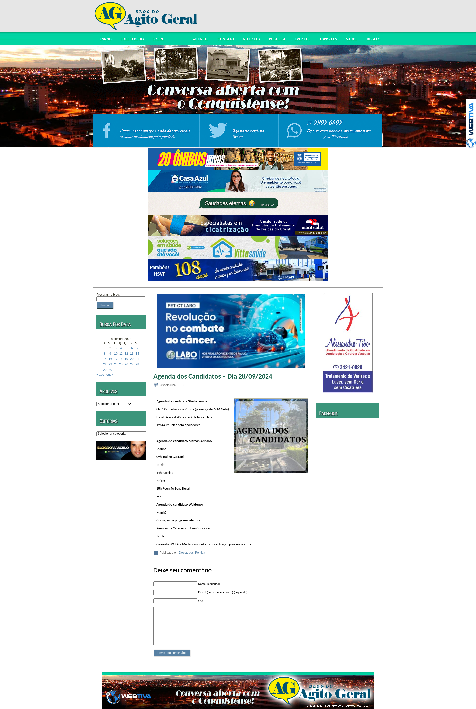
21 (137, 359)
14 (137, 353)
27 (132, 364)
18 (121, 359)
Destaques (186, 552)
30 (110, 370)
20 (132, 359)
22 (105, 364)
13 (132, 353)
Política (200, 552)
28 (137, 364)
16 (110, 359)
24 (116, 364)
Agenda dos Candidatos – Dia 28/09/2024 (212, 376)
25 (121, 364)
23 (110, 364)
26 (126, 364)
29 (105, 370)
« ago (100, 374)
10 (116, 353)
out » (109, 374)
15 (105, 359)
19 (126, 359)
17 (116, 359)
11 (121, 353)
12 (126, 353)
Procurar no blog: (108, 294)
